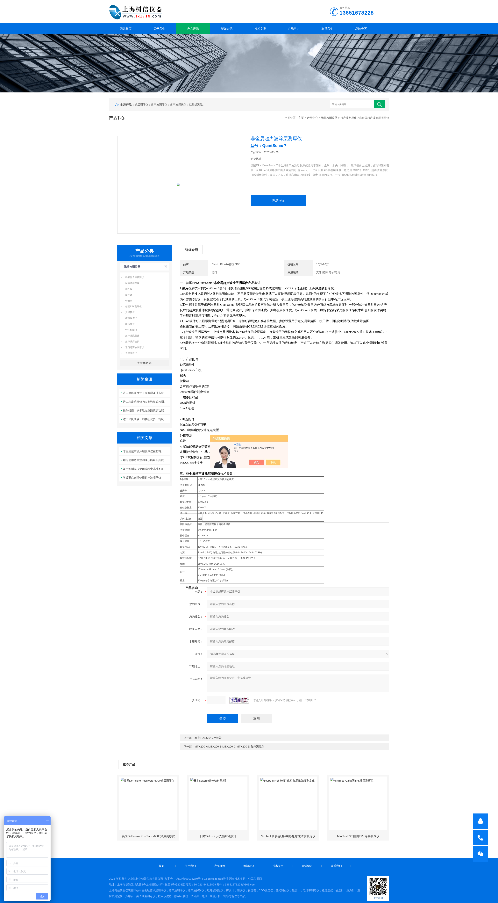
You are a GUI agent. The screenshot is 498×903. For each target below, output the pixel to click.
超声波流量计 (132, 335)
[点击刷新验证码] (239, 700)
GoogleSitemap (213, 878)
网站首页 (126, 28)
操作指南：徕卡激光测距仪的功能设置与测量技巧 (146, 410)
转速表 (128, 300)
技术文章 (260, 28)
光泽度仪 (130, 312)
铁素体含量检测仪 (134, 277)
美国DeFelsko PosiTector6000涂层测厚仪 (148, 836)
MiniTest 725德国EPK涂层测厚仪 (358, 836)
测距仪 (128, 289)
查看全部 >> (144, 363)
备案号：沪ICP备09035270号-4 (184, 878)
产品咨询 (278, 200)
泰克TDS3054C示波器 (208, 737)
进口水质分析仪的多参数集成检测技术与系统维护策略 (146, 401)
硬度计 (128, 294)
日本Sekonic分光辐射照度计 (218, 836)
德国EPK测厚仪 (133, 306)
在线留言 (294, 28)
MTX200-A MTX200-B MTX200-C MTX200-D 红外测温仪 (229, 746)
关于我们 (159, 28)
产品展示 (193, 28)
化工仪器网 (255, 878)
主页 (301, 117)
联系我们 (327, 28)
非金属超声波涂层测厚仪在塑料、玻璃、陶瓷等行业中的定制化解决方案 (146, 451)
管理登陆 (228, 878)
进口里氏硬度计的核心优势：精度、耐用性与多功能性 (146, 419)
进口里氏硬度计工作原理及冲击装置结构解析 (146, 392)
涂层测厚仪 (131, 353)
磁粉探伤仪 (131, 318)
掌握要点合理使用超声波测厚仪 (142, 477)
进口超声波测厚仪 (134, 347)
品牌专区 (361, 28)
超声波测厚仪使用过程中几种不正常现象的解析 (146, 468)
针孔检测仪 (131, 330)
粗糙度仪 (130, 324)
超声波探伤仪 (132, 341)
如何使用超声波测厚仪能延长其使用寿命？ (146, 460)
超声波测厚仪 (348, 117)
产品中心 (312, 117)
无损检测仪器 (329, 117)
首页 (161, 865)
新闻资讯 (226, 28)
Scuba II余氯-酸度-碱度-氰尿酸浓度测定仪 (288, 836)
